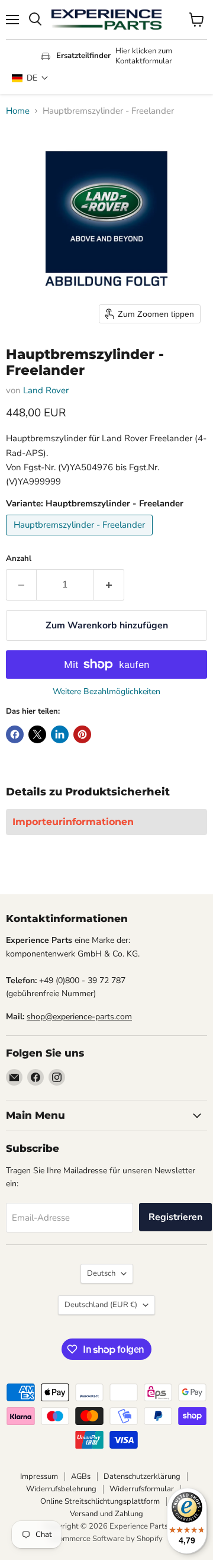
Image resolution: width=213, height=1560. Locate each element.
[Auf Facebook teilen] (15, 734)
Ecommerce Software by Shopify (106, 1538)
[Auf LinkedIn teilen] (60, 734)
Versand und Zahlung (106, 1513)
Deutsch (101, 1273)
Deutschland (100, 1304)
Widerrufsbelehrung (61, 1489)
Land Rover (46, 390)
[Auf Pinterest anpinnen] (82, 734)
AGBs (81, 1476)
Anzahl (18, 558)
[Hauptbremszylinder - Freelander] (81, 538)
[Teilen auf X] (37, 734)
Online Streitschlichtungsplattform (100, 1501)
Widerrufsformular (141, 1489)
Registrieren (175, 1217)
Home (18, 111)
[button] (30, 78)
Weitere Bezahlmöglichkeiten (106, 691)
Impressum (39, 1476)
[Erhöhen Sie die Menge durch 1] (109, 584)
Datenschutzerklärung (142, 1476)
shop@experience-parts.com (79, 1016)
